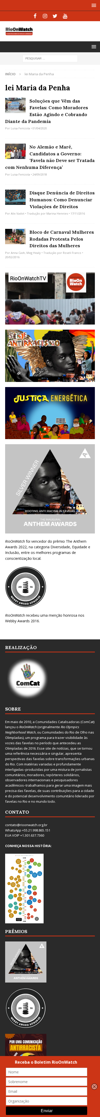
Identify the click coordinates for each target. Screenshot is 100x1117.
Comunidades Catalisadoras (57, 721)
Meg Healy (33, 253)
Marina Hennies (57, 213)
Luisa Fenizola (20, 128)
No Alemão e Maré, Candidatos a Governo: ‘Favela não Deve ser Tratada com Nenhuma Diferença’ (50, 157)
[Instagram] (45, 16)
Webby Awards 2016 (22, 620)
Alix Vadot (17, 213)
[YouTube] (65, 16)
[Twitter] (55, 16)
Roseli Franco (72, 253)
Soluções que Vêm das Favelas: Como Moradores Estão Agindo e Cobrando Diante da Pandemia (46, 111)
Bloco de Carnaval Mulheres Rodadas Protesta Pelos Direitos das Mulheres (61, 239)
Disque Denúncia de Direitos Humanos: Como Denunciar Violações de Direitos (62, 199)
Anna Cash (18, 253)
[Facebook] (35, 16)
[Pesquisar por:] (50, 58)
